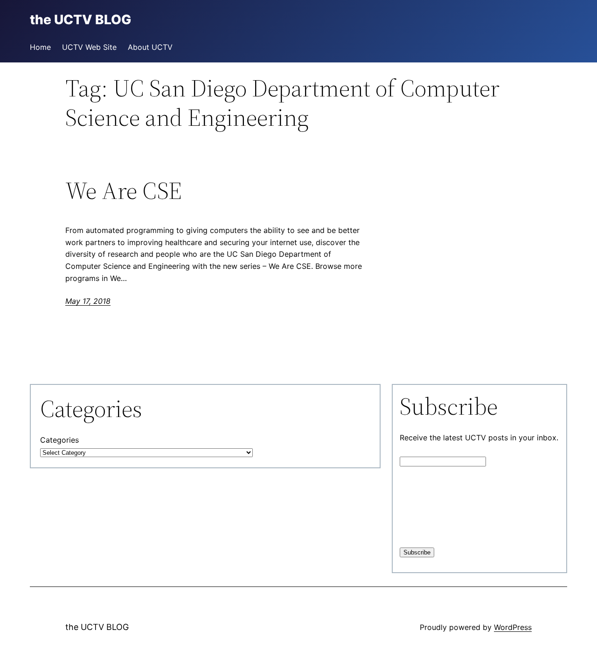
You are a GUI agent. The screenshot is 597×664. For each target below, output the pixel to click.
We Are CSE (123, 191)
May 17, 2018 (88, 301)
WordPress (513, 627)
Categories (59, 440)
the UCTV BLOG (97, 627)
